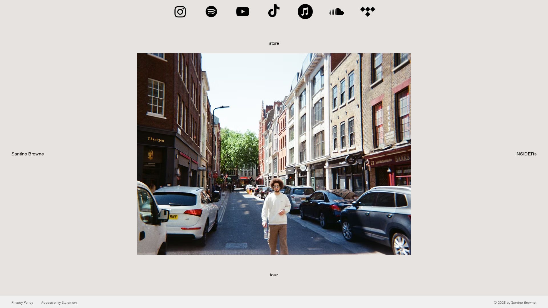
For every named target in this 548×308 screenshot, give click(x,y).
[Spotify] (211, 11)
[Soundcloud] (336, 11)
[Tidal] (367, 11)
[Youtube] (242, 11)
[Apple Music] (305, 11)
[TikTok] (273, 11)
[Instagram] (180, 11)
